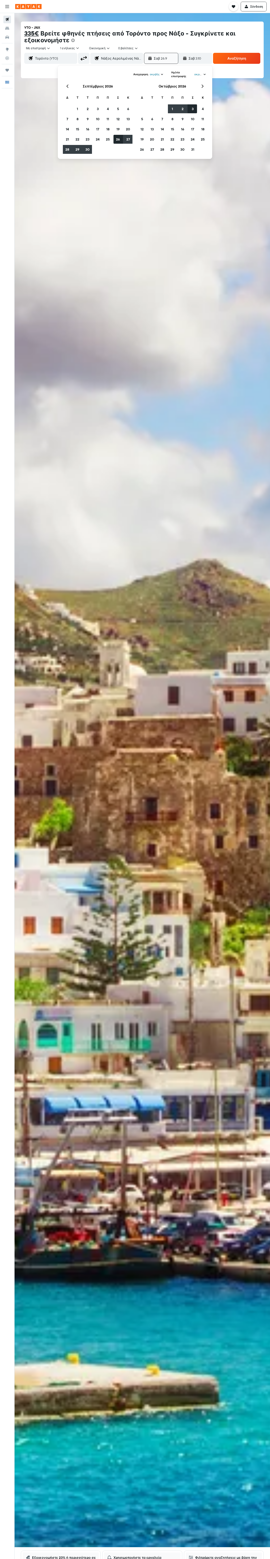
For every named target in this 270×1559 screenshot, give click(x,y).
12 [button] (118, 119)
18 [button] (107, 129)
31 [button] (192, 149)
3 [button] (98, 109)
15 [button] (77, 129)
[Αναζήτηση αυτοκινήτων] (7, 37)
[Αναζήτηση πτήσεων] (7, 19)
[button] (7, 6)
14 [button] (67, 129)
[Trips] (7, 70)
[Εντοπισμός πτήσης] (7, 58)
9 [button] (88, 119)
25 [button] (108, 139)
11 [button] (108, 119)
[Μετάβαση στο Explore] (7, 49)
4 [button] (108, 109)
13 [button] (128, 119)
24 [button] (98, 139)
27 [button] (128, 139)
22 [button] (77, 139)
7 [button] (67, 119)
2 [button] (88, 109)
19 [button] (118, 129)
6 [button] (128, 109)
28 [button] (67, 149)
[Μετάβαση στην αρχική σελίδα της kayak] (28, 6)
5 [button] (118, 109)
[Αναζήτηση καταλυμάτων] (7, 28)
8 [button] (77, 119)
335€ (31, 33)
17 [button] (97, 129)
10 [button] (98, 119)
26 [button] (118, 139)
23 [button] (87, 139)
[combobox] (38, 48)
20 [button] (128, 129)
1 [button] (77, 109)
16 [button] (87, 129)
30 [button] (87, 149)
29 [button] (77, 149)
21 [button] (67, 139)
